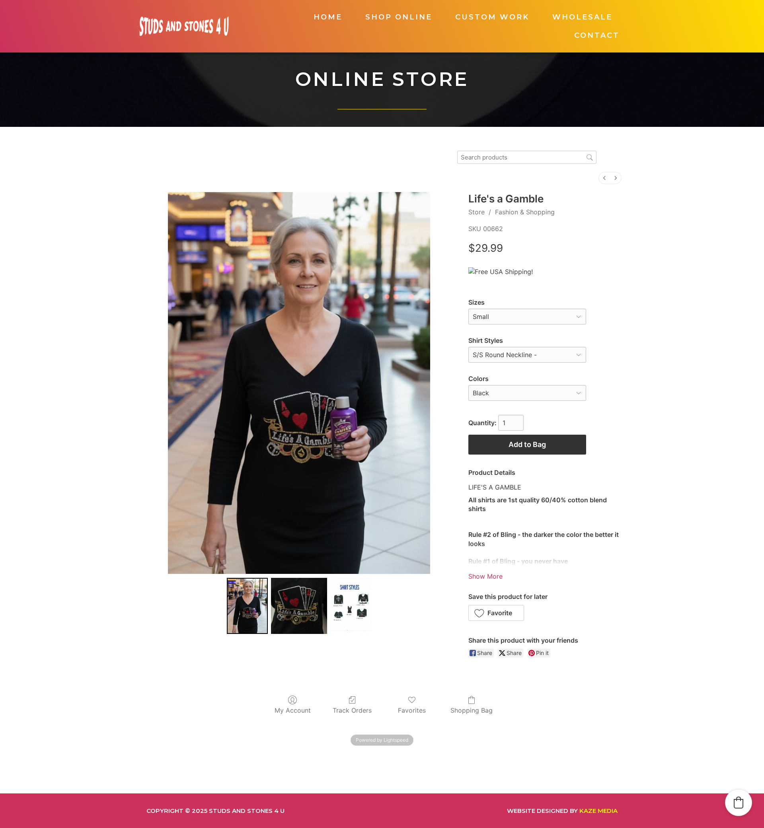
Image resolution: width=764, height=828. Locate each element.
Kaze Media (598, 810)
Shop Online (398, 17)
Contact (597, 35)
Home (328, 17)
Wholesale (582, 17)
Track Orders (352, 710)
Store (476, 212)
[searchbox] (526, 157)
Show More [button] (485, 576)
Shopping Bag (471, 710)
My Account (293, 710)
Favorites (412, 710)
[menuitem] (604, 178)
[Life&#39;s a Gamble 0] (247, 606)
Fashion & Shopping (525, 212)
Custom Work (492, 17)
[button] (496, 613)
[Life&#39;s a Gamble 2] (351, 606)
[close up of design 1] (299, 606)
